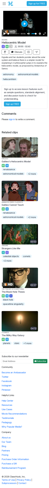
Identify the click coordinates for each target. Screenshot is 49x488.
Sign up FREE (12, 104)
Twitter (5, 376)
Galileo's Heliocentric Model (16, 161)
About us (6, 437)
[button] (36, 52)
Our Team (6, 442)
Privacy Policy (24, 480)
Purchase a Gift (9, 463)
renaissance (9, 169)
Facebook (7, 381)
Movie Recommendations (14, 413)
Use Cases (7, 409)
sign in (12, 119)
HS (7, 165)
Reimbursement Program (14, 468)
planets (6, 343)
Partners (6, 450)
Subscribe (41, 361)
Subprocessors (9, 483)
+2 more (32, 173)
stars (16, 343)
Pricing (5, 455)
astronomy (8, 74)
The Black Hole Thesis (13, 291)
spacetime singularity (13, 304)
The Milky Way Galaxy (13, 335)
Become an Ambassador (14, 372)
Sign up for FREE (36, 3)
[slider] (13, 33)
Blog (4, 446)
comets (26, 256)
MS (7, 47)
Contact (22, 483)
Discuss (18, 52)
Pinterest (6, 389)
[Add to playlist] (28, 52)
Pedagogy (7, 422)
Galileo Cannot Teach (13, 205)
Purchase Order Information (15, 459)
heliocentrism (9, 79)
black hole (8, 299)
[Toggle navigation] (4, 3)
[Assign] (5, 52)
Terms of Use (8, 480)
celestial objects (11, 256)
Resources (7, 405)
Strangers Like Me (11, 248)
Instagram (6, 385)
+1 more (27, 343)
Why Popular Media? (12, 426)
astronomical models (28, 74)
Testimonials (8, 418)
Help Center (7, 400)
